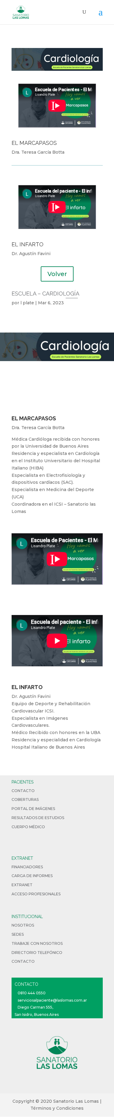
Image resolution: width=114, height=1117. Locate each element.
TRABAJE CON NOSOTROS (37, 943)
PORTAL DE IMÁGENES (33, 808)
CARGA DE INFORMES (32, 875)
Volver (57, 274)
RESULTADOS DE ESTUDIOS (38, 817)
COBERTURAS (25, 799)
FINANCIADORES (27, 867)
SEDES (18, 934)
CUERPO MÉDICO (28, 827)
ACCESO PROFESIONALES (36, 894)
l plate (27, 303)
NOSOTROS (23, 925)
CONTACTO (23, 790)
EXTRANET (22, 885)
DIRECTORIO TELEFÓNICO (37, 952)
